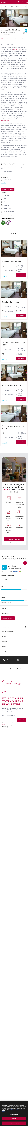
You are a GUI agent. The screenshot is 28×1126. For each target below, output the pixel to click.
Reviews (4, 646)
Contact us (3, 182)
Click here (5, 725)
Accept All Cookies (14, 1123)
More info (4, 276)
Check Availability (7, 189)
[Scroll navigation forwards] (26, 39)
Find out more (14, 543)
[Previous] (1, 373)
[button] (18, 2)
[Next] (26, 373)
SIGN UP (21, 720)
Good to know (6, 627)
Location (4, 641)
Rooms (4, 636)
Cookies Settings (14, 1114)
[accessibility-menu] (25, 563)
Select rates (21, 275)
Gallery (4, 651)
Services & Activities (8, 631)
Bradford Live (17, 49)
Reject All (14, 1118)
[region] (14, 1113)
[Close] (27, 561)
